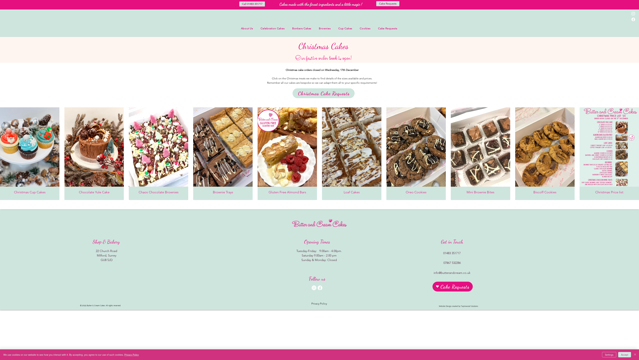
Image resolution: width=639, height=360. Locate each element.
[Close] (635, 354)
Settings (609, 354)
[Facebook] (633, 19)
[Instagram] (633, 13)
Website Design (445, 306)
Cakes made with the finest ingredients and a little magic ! (321, 4)
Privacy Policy (131, 354)
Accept (624, 354)
